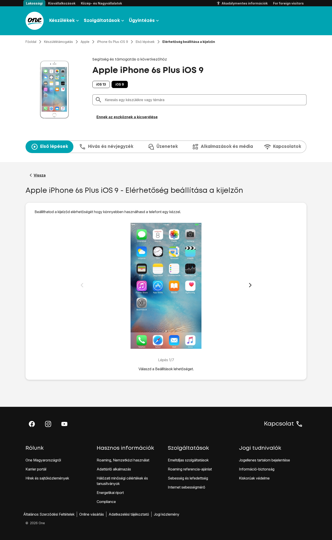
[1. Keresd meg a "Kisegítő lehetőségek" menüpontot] (166, 286)
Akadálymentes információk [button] (245, 3)
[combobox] (204, 100)
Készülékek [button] (62, 21)
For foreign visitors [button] (288, 3)
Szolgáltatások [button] (102, 21)
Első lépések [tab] (54, 147)
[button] (32, 424)
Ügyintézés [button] (142, 21)
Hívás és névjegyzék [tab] (110, 147)
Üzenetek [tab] (167, 147)
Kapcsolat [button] (279, 424)
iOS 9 (119, 84)
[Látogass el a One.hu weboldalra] (35, 21)
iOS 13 (101, 84)
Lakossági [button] (34, 3)
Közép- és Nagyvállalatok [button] (101, 3)
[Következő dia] (250, 285)
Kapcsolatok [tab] (287, 147)
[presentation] (166, 146)
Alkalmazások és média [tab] (227, 147)
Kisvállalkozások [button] (61, 3)
